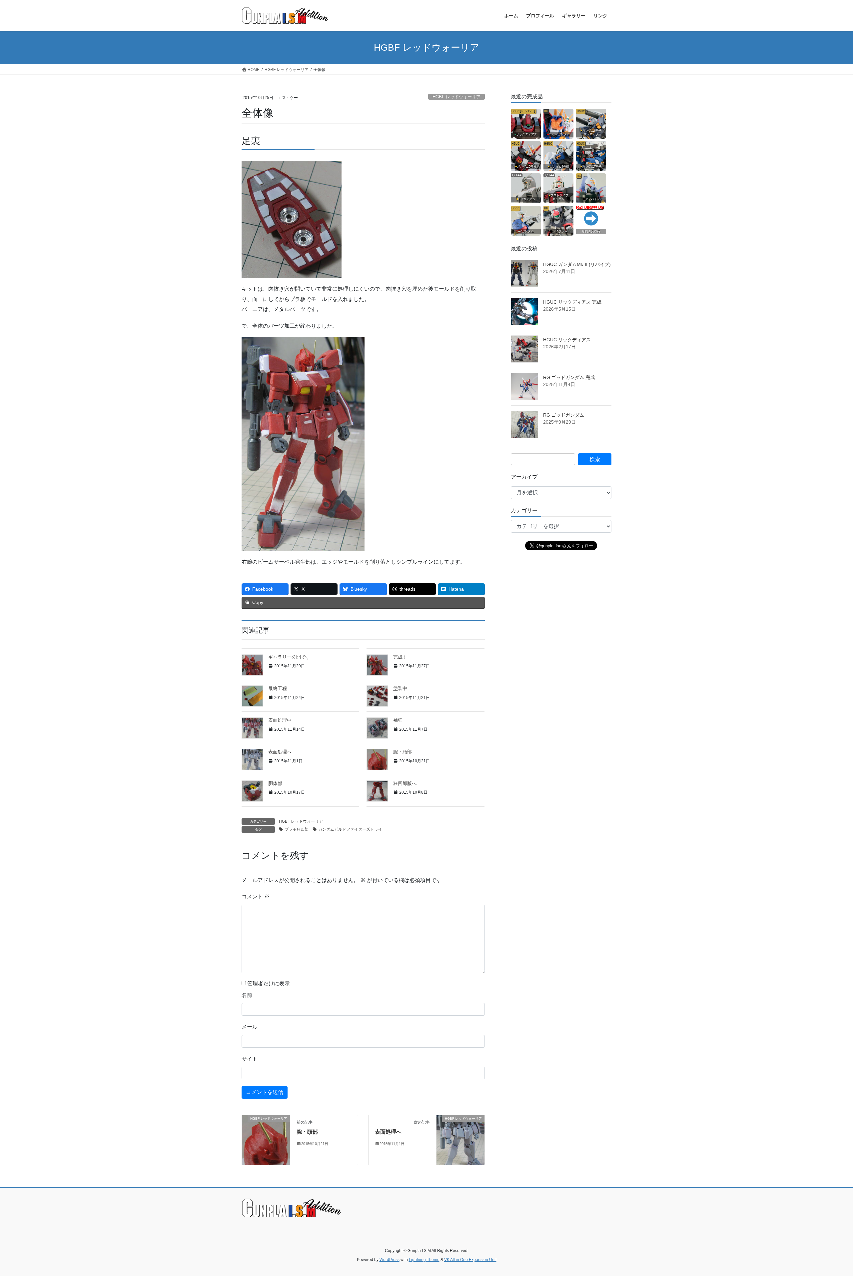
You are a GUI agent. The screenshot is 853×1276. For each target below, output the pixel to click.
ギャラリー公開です (289, 657)
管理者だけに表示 (268, 983)
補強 (398, 720)
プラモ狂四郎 (297, 829)
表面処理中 (280, 720)
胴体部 (275, 783)
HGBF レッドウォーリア (456, 96)
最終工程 (277, 688)
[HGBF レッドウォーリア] (266, 1139)
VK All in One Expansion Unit (470, 1259)
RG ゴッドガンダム (563, 415)
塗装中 (400, 688)
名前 (247, 995)
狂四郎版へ (405, 783)
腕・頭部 (402, 751)
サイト (250, 1059)
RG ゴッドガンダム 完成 (569, 377)
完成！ (400, 657)
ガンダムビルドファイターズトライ (350, 829)
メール (250, 1027)
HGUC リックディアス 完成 (572, 302)
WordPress (390, 1259)
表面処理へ (280, 751)
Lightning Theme (424, 1259)
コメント (256, 896)
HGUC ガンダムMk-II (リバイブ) (577, 264)
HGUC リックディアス (567, 339)
